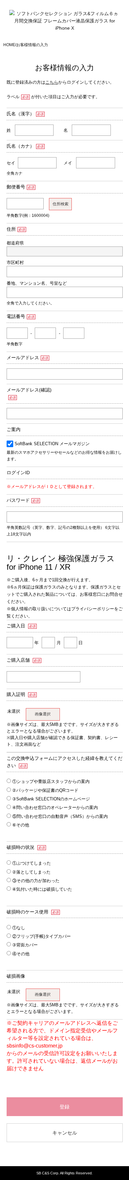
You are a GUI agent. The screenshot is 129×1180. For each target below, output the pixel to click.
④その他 (20, 953)
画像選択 (43, 714)
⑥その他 (20, 824)
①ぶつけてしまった (31, 863)
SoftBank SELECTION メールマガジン (52, 443)
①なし (18, 927)
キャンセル (64, 1133)
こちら (51, 82)
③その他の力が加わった (36, 880)
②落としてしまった (31, 872)
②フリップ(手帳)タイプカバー (41, 936)
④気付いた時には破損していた (42, 889)
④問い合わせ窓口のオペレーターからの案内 (55, 807)
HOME (9, 45)
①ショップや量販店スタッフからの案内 (51, 781)
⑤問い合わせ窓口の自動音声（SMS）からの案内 (60, 816)
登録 (64, 1106)
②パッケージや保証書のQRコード (45, 790)
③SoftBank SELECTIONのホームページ (51, 798)
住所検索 (60, 204)
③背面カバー (25, 944)
